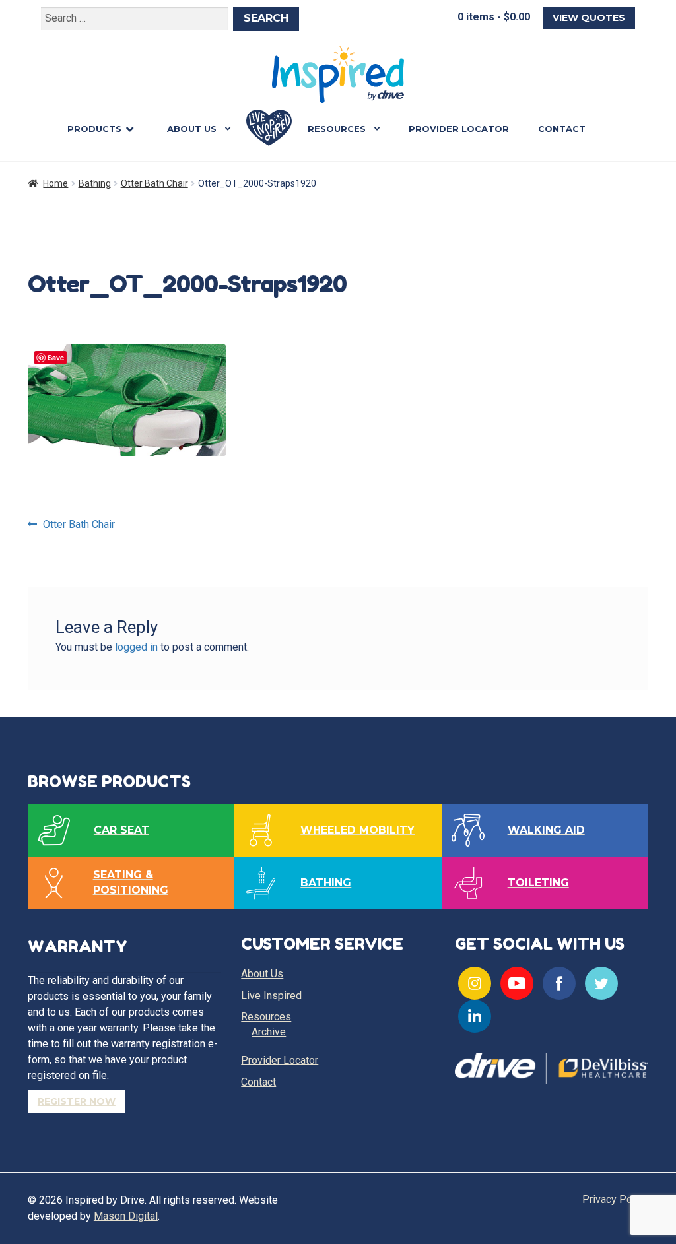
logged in (136, 647)
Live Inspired (269, 128)
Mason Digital (126, 1216)
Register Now (77, 1101)
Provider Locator (459, 128)
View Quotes (589, 18)
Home (55, 183)
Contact (562, 128)
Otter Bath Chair (154, 183)
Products (94, 128)
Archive (269, 1032)
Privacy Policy (615, 1199)
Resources (337, 128)
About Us (192, 128)
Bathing (95, 183)
